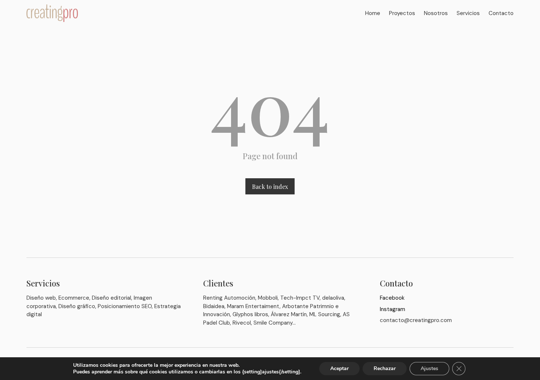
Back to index (270, 186)
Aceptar (339, 368)
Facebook (392, 298)
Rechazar (385, 368)
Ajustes (429, 368)
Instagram (392, 309)
